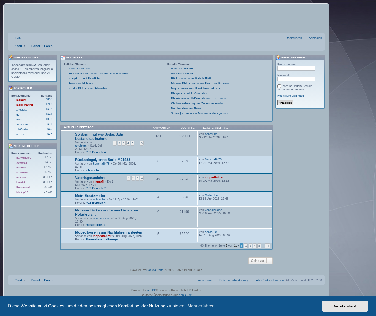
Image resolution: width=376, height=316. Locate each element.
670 (49, 123)
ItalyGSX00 (23, 157)
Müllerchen (212, 195)
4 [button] (254, 245)
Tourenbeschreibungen (102, 239)
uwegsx (21, 177)
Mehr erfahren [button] (201, 306)
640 (49, 128)
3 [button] (250, 245)
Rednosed (23, 187)
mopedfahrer (214, 177)
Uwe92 (20, 182)
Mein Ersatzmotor (90, 196)
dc (17, 114)
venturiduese (101, 218)
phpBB (151, 289)
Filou (19, 119)
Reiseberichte (95, 224)
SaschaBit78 (101, 163)
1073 (49, 118)
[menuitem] (15, 37)
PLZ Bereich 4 (96, 152)
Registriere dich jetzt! (290, 95)
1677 (49, 109)
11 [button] (267, 245)
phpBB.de (185, 294)
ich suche (93, 170)
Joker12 (21, 162)
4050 (49, 99)
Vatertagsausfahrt (90, 178)
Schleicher (22, 124)
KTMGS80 (22, 172)
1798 (49, 104)
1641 (49, 114)
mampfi (98, 181)
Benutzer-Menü (292, 57)
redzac (20, 134)
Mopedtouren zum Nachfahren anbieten (108, 232)
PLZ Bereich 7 (96, 188)
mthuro (21, 167)
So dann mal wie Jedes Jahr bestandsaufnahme (99, 136)
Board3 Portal (155, 269)
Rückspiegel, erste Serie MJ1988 (102, 160)
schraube (211, 134)
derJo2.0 (211, 232)
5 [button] (259, 245)
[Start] (67, 19)
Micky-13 (22, 192)
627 (49, 133)
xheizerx (81, 145)
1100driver (22, 129)
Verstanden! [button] (345, 306)
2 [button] (246, 245)
